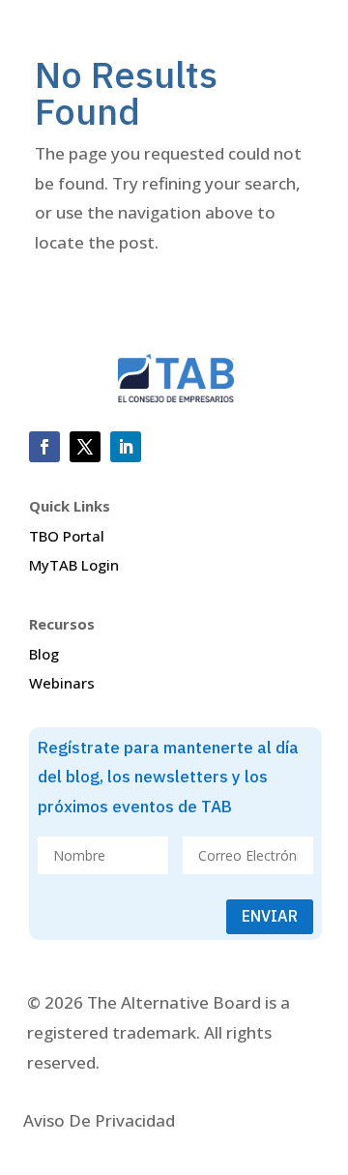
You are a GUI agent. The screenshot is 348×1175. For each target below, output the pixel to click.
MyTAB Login (74, 564)
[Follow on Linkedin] (125, 446)
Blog (44, 653)
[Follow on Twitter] (85, 446)
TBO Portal (66, 535)
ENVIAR (270, 915)
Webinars (62, 682)
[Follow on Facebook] (44, 446)
